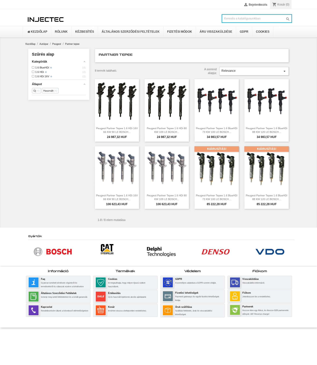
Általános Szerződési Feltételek (58, 293)
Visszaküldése (250, 279)
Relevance (254, 71)
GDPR (178, 279)
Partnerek (247, 306)
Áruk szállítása (183, 307)
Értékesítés (114, 293)
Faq (43, 279)
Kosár (111, 307)
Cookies (112, 279)
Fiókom (246, 292)
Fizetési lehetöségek (186, 292)
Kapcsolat (46, 307)
